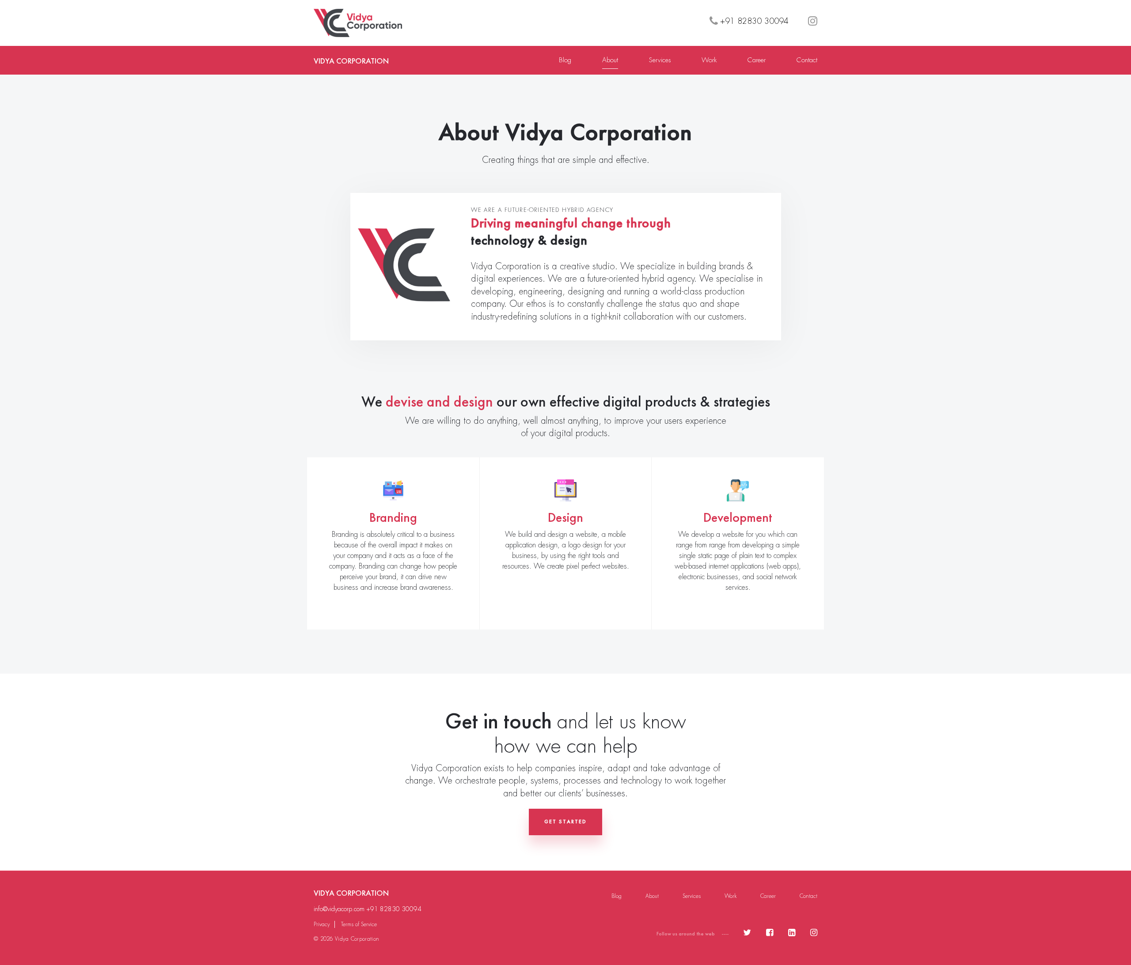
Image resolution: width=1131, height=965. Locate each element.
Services (660, 60)
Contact (807, 60)
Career (757, 60)
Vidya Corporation (351, 61)
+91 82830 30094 (393, 909)
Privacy (322, 924)
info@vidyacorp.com (339, 909)
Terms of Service (359, 924)
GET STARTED (565, 821)
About (610, 60)
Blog (565, 60)
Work (709, 60)
